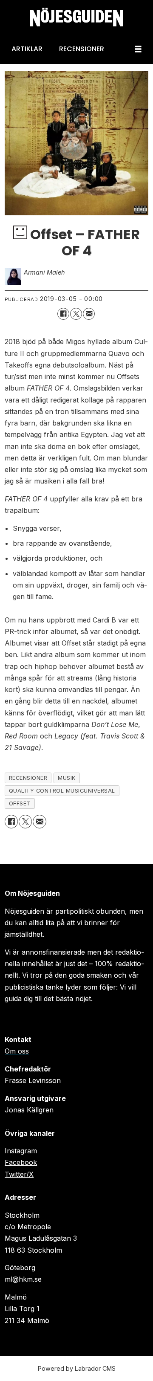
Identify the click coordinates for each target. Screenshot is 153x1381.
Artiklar (26, 49)
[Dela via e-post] (89, 314)
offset (20, 803)
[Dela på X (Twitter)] (76, 314)
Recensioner (81, 49)
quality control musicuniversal (62, 790)
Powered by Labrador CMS (77, 1368)
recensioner (28, 778)
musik (67, 778)
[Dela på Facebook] (63, 314)
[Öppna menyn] (138, 49)
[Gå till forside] (76, 17)
